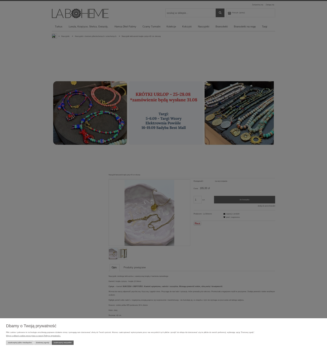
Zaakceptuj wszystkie (63, 342)
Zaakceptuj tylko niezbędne (20, 342)
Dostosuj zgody (42, 342)
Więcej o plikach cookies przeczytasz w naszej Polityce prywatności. (33, 336)
